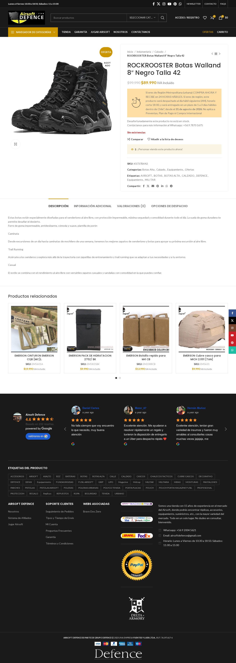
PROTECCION (17, 493)
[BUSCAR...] (162, 17)
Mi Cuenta (52, 524)
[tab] (58, 204)
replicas (47, 493)
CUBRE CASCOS (186, 476)
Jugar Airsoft (15, 524)
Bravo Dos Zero (92, 511)
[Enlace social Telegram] (171, 186)
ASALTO (47, 476)
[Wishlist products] (205, 17)
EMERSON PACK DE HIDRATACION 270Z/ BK (90, 357)
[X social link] (158, 4)
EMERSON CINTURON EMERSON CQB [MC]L (34, 357)
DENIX (28, 482)
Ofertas (189, 169)
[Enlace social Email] (152, 186)
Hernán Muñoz (196, 408)
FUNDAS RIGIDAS (64, 482)
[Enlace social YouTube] (169, 4)
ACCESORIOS (17, 476)
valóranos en (36, 436)
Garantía (51, 536)
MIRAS (177, 482)
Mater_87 (140, 408)
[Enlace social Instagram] (163, 4)
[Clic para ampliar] (15, 144)
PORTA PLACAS (133, 487)
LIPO (110, 482)
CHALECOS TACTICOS (161, 476)
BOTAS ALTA (172, 175)
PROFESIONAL (204, 487)
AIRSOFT (146, 175)
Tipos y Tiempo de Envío (60, 517)
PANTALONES (210, 482)
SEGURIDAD (91, 493)
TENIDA (106, 493)
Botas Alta (148, 169)
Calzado (159, 51)
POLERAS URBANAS (88, 487)
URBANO (119, 493)
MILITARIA (164, 482)
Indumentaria (144, 51)
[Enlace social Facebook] (154, 4)
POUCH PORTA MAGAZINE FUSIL (175, 487)
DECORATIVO (206, 476)
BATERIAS (70, 476)
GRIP (100, 482)
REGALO (34, 493)
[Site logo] (26, 17)
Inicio (130, 51)
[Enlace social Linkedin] (162, 186)
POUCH (150, 487)
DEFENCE (201, 175)
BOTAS (158, 175)
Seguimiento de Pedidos (60, 511)
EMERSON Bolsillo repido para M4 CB (146, 357)
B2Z (58, 476)
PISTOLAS (30, 487)
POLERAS (68, 487)
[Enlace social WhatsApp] (180, 4)
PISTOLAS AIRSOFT (49, 487)
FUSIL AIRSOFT (85, 482)
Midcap (136, 482)
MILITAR (150, 179)
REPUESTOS (63, 493)
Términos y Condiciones (59, 543)
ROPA (76, 493)
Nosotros (13, 511)
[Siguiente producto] (219, 54)
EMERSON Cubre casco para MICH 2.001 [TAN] (202, 357)
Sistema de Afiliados (19, 517)
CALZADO (188, 175)
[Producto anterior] (212, 54)
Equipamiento (175, 169)
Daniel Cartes (90, 408)
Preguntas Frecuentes (59, 530)
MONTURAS (192, 482)
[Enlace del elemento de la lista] (193, 530)
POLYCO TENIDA (111, 487)
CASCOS (141, 476)
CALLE (113, 476)
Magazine (123, 482)
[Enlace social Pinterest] (175, 4)
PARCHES (15, 487)
